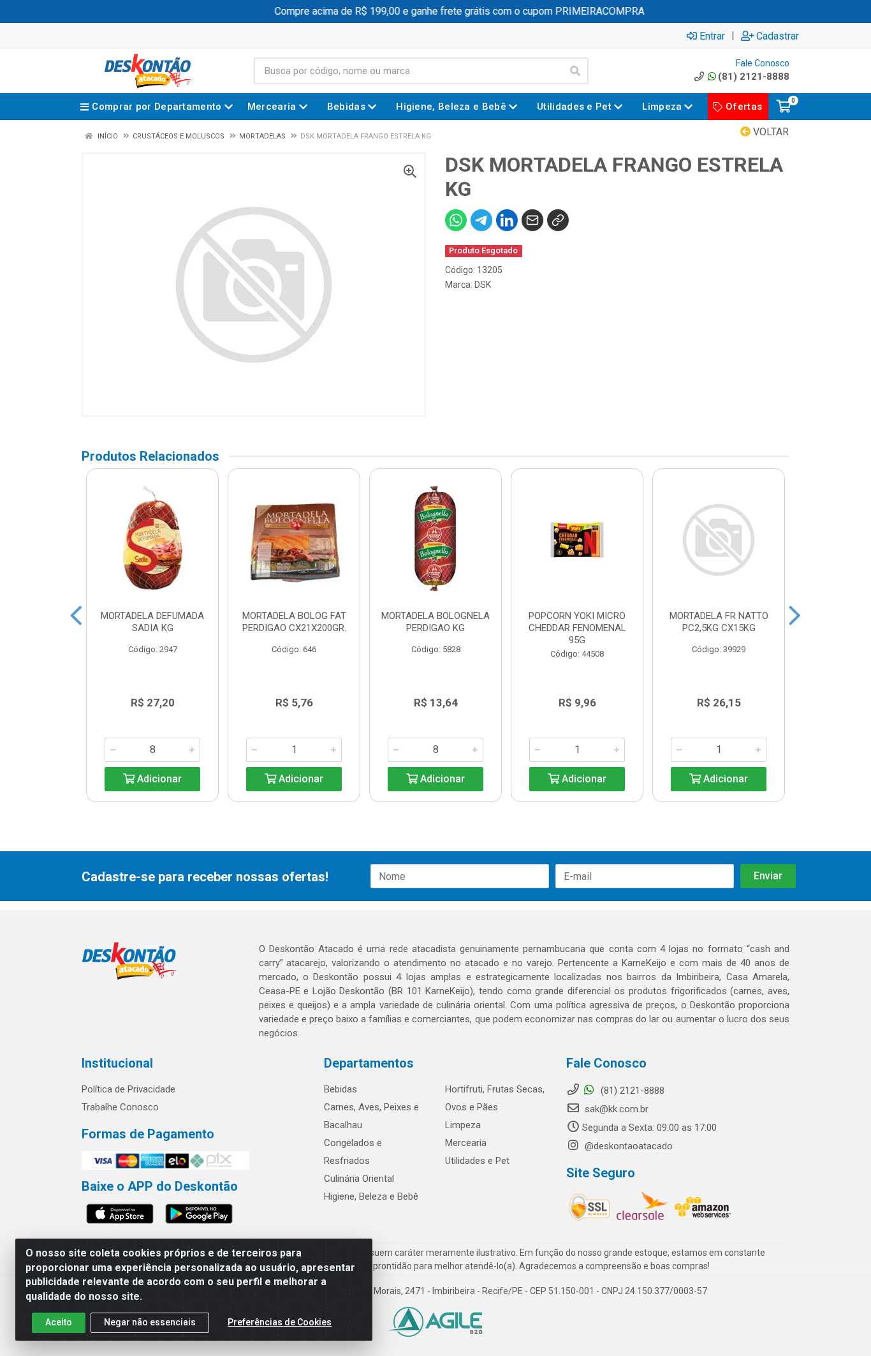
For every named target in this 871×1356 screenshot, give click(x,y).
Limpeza (463, 1125)
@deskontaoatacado (627, 1146)
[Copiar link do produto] (558, 220)
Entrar (712, 36)
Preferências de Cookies (280, 1322)
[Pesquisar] (575, 70)
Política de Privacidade (128, 1089)
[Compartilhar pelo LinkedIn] (507, 220)
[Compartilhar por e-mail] (532, 220)
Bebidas (340, 1089)
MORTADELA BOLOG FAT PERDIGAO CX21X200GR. (294, 622)
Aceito (58, 1322)
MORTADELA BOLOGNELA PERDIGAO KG (435, 622)
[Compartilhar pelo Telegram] (481, 220)
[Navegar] (76, 616)
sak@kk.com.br (615, 1109)
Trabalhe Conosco (120, 1107)
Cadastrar (777, 36)
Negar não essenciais (150, 1322)
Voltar (769, 132)
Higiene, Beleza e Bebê (371, 1196)
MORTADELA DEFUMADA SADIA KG (152, 622)
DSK (482, 284)
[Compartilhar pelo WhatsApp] (456, 220)
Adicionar (158, 779)
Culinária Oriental (359, 1178)
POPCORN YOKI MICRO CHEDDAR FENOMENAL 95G (577, 628)
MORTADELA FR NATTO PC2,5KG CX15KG (719, 622)
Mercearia (466, 1143)
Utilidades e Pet (477, 1160)
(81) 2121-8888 (753, 76)
